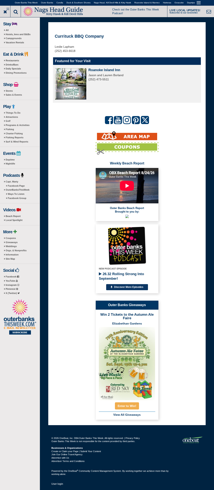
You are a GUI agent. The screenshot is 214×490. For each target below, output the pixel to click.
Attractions (12, 117)
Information (12, 254)
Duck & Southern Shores (78, 2)
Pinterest (11, 289)
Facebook (11, 276)
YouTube (11, 281)
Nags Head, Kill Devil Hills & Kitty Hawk (112, 2)
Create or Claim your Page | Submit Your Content (76, 451)
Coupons (11, 238)
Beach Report (13, 216)
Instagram (11, 285)
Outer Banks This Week (26, 2)
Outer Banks (47, 2)
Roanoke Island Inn (104, 70)
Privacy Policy (132, 438)
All (7, 30)
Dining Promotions (16, 73)
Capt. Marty (12, 181)
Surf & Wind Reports (17, 141)
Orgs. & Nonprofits (16, 250)
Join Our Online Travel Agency (67, 454)
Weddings (11, 246)
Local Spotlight (14, 220)
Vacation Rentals (15, 42)
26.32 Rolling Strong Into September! (121, 276)
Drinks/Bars (12, 64)
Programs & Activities (17, 125)
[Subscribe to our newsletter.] (20, 317)
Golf (8, 121)
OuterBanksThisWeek (17, 190)
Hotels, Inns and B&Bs (18, 34)
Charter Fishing (14, 133)
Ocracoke (179, 2)
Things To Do (13, 113)
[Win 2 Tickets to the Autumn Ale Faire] (127, 362)
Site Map (10, 259)
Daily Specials (13, 68)
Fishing (10, 129)
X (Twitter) (12, 293)
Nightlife (10, 163)
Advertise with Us (60, 458)
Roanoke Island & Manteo (147, 2)
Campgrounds (14, 38)
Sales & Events (14, 95)
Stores (9, 91)
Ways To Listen (16, 194)
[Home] (53, 11)
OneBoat (73, 471)
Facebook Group (17, 198)
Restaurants (12, 60)
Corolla (59, 2)
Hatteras (167, 2)
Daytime (10, 159)
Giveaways (12, 242)
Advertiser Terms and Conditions (68, 461)
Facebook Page (16, 186)
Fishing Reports (14, 137)
